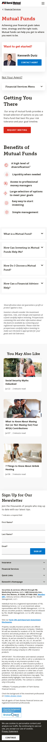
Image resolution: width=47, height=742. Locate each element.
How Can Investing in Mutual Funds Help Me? (21, 249)
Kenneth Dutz (27, 55)
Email (5, 546)
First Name (7, 522)
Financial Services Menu (20, 86)
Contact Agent (29, 62)
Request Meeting (17, 130)
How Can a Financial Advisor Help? (21, 285)
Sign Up (38, 551)
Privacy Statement (10, 731)
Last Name (7, 534)
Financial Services (13, 9)
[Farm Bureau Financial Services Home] (14, 3)
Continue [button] (10, 737)
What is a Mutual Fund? (18, 233)
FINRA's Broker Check (12, 696)
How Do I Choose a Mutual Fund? (20, 267)
